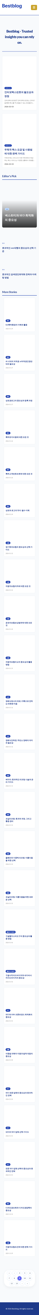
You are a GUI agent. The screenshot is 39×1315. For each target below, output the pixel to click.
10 (25, 1278)
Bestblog (12, 6)
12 (12, 1283)
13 (17, 1283)
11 (30, 1278)
